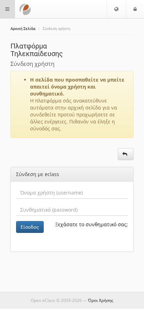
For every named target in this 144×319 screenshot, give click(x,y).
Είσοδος (30, 227)
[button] (116, 9)
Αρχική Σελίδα (22, 28)
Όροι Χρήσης (100, 300)
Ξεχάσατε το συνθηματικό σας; (91, 224)
